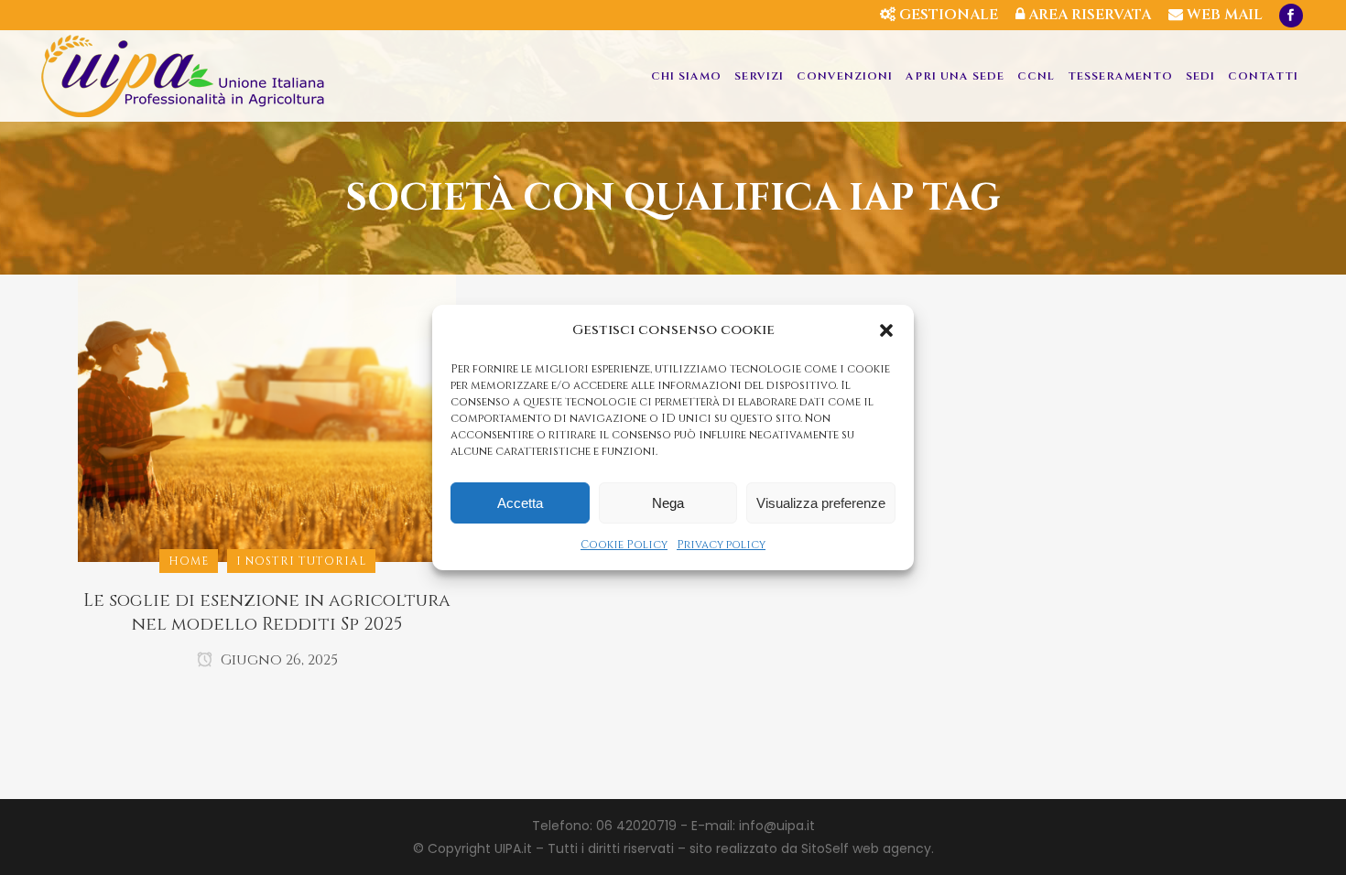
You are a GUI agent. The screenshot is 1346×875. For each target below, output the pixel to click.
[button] (886, 330)
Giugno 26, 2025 (277, 660)
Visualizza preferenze (820, 503)
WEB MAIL (1223, 15)
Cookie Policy (624, 544)
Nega (668, 503)
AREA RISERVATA (1088, 15)
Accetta (520, 503)
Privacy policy (721, 544)
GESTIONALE (947, 15)
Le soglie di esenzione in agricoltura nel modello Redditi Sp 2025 (266, 612)
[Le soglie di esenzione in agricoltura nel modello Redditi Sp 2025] (267, 417)
